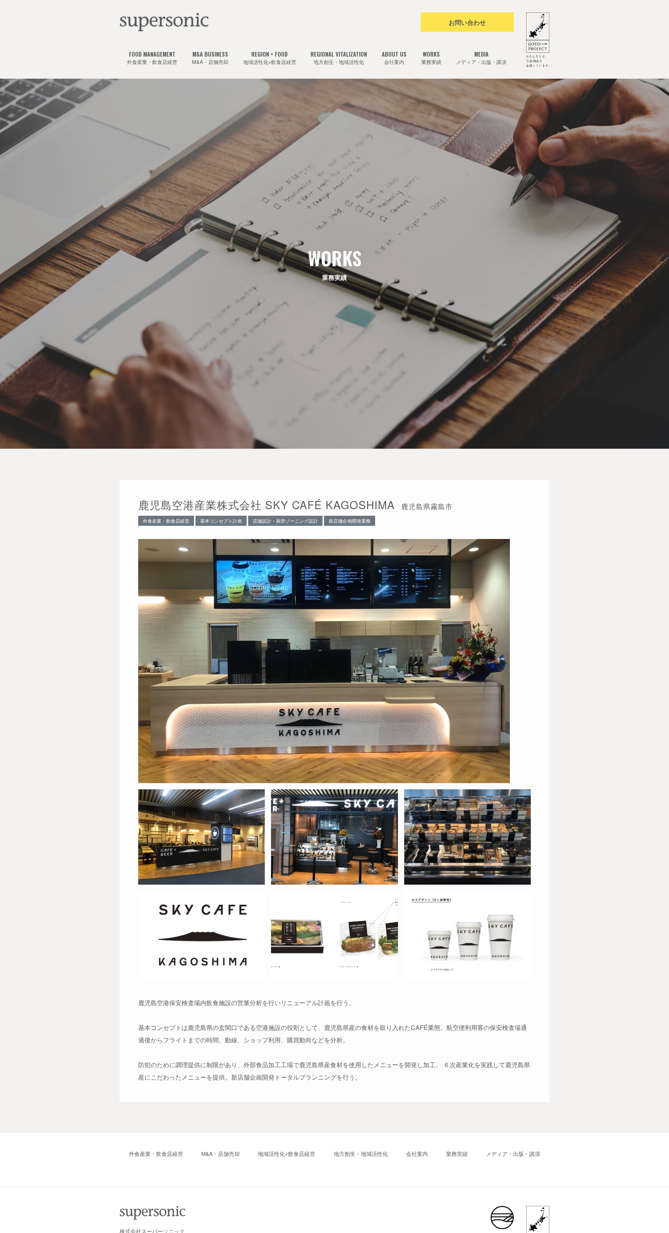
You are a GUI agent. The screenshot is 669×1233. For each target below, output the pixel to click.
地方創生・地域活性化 (338, 57)
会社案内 (394, 57)
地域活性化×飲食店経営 (269, 57)
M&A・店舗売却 (210, 57)
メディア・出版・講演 (481, 57)
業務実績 (431, 57)
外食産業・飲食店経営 (152, 57)
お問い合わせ (467, 22)
